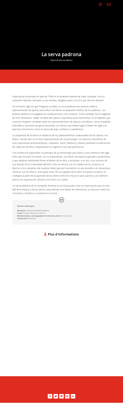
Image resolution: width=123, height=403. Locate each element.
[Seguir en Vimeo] (61, 396)
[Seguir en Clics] (73, 396)
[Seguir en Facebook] (50, 396)
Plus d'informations (63, 234)
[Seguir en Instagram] (67, 396)
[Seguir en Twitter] (55, 396)
